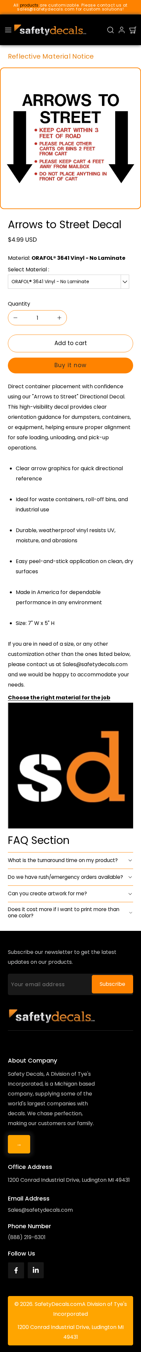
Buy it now (70, 365)
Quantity (19, 304)
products (29, 5)
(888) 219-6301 (27, 1237)
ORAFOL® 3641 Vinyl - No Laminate (50, 281)
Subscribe (112, 984)
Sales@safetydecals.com (40, 1210)
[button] (8, 30)
